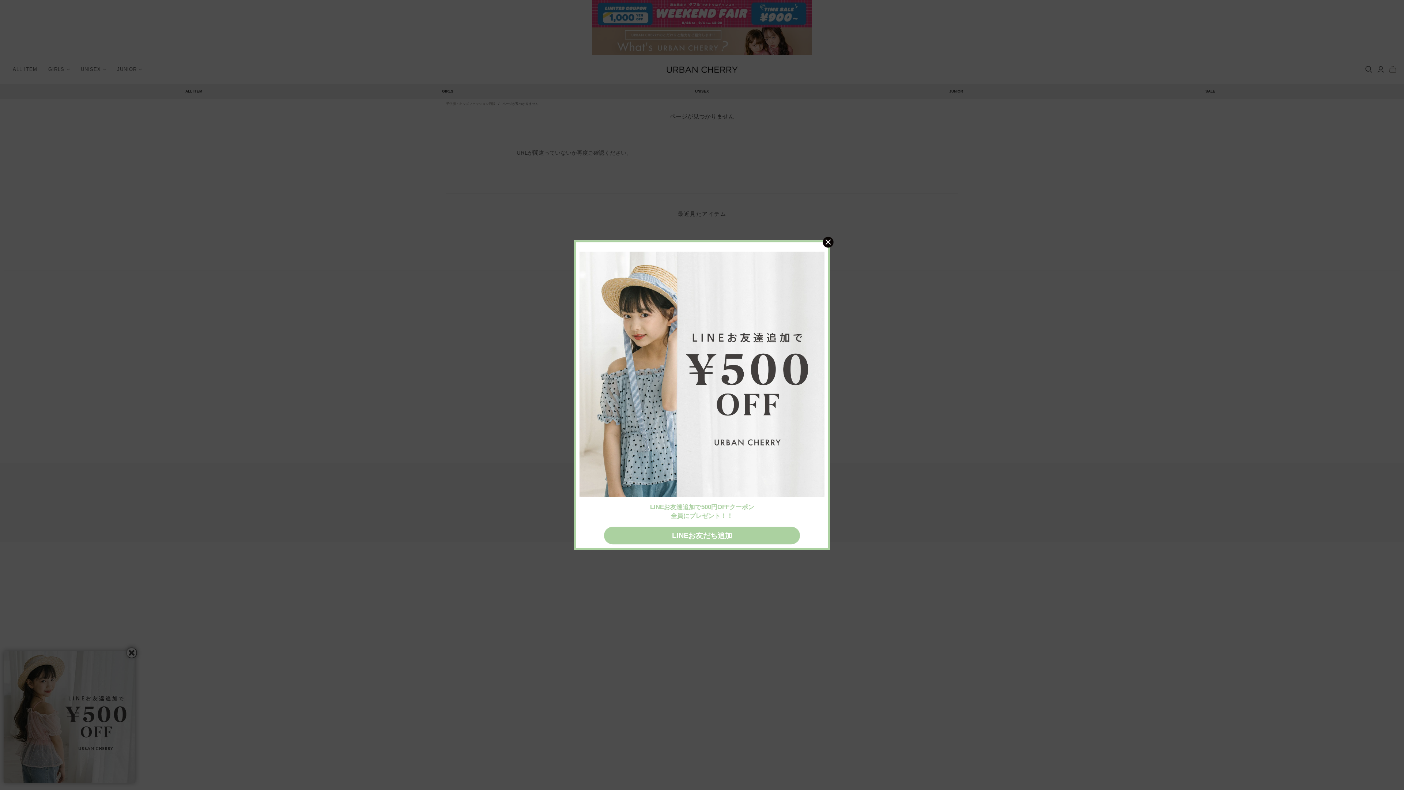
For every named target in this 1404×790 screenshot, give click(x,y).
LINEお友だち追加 (702, 535)
